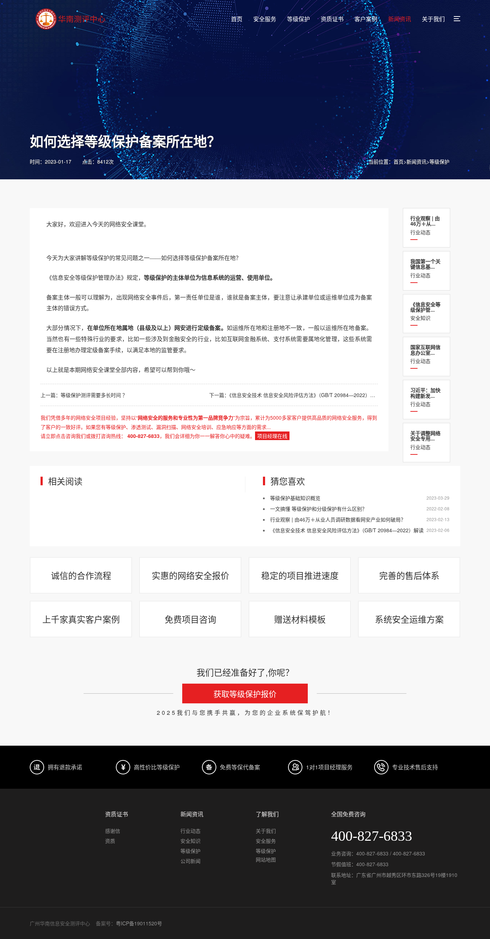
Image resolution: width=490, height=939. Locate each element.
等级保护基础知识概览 (295, 497)
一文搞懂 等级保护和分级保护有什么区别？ (318, 508)
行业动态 (425, 225)
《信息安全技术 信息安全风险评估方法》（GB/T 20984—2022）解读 (304, 394)
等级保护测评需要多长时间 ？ (94, 394)
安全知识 (425, 311)
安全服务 (264, 19)
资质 (110, 840)
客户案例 (365, 19)
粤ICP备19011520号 (139, 923)
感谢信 (112, 830)
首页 (236, 19)
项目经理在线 (272, 435)
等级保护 (298, 19)
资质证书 (332, 19)
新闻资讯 (399, 19)
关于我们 (433, 19)
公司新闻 (190, 860)
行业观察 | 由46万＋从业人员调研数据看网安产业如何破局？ (338, 519)
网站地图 (266, 859)
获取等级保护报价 (245, 693)
